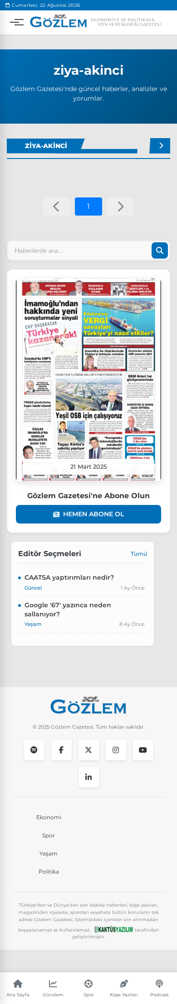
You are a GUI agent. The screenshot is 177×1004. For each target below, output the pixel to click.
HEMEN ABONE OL (93, 514)
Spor (48, 835)
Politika (49, 871)
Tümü (139, 553)
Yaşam (48, 853)
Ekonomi (48, 817)
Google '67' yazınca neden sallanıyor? (68, 609)
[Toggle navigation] (14, 22)
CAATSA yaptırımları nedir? (69, 577)
